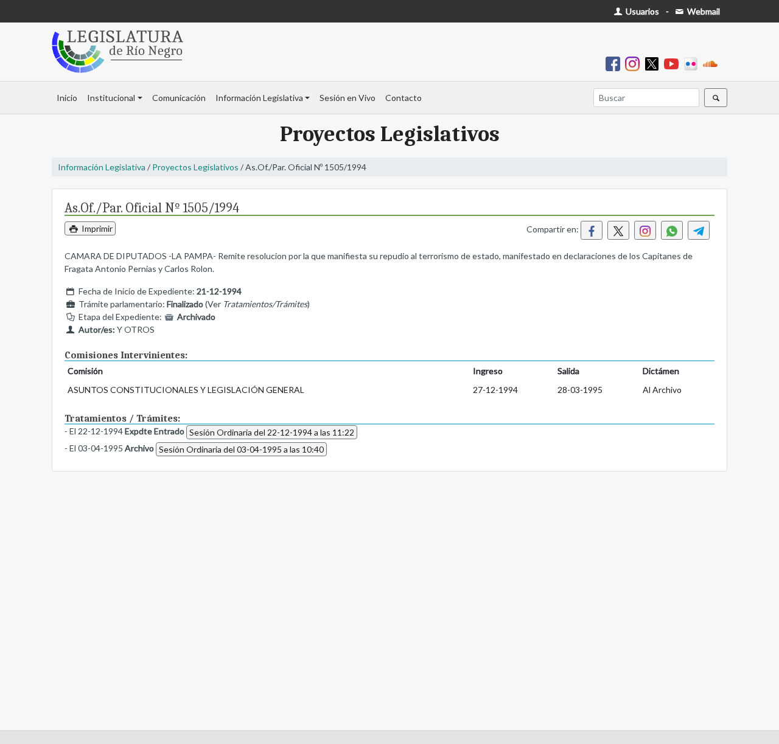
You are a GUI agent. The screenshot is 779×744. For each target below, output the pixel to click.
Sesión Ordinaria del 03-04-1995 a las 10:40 (241, 449)
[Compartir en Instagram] (645, 230)
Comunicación (179, 97)
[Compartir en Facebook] (592, 230)
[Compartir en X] (618, 230)
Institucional (111, 97)
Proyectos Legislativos (195, 167)
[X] (654, 63)
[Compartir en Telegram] (699, 230)
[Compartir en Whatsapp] (672, 230)
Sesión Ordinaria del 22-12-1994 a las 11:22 (271, 432)
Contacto (403, 97)
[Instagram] (635, 63)
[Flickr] (693, 63)
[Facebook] (615, 63)
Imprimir (96, 228)
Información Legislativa (259, 97)
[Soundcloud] (712, 63)
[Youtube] (673, 63)
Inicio (67, 97)
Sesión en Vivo (348, 97)
